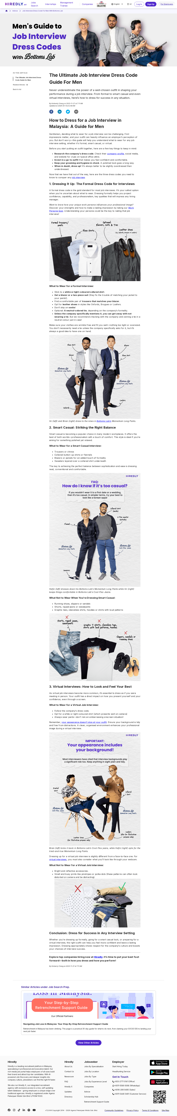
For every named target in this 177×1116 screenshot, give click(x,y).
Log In (139, 4)
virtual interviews (58, 859)
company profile (115, 153)
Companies (87, 4)
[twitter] (68, 112)
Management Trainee (66, 4)
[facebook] (51, 112)
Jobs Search (34, 4)
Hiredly (98, 956)
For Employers (167, 4)
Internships (50, 4)
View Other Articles (88, 1042)
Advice (15, 11)
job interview (78, 177)
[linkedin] (60, 112)
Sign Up (150, 4)
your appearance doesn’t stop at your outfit (84, 722)
